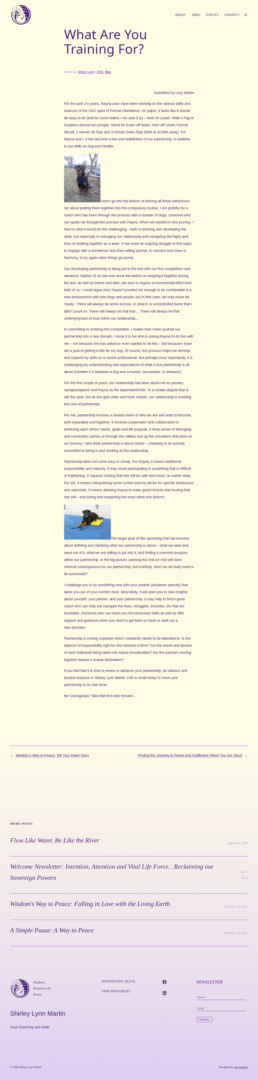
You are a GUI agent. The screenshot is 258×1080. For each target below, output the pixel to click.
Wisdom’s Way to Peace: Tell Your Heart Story (52, 755)
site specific (241, 1067)
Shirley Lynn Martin (38, 1013)
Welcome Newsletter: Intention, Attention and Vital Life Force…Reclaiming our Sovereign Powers (111, 872)
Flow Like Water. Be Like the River (54, 840)
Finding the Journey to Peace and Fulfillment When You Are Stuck (190, 755)
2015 (100, 72)
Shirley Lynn (86, 72)
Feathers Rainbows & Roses (42, 988)
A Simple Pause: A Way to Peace (52, 930)
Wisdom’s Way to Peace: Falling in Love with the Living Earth (90, 903)
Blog (108, 72)
